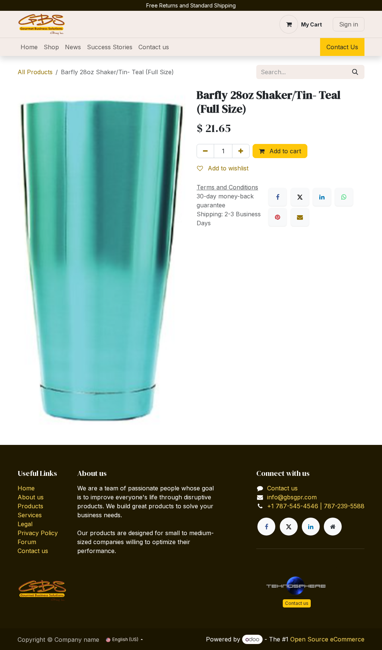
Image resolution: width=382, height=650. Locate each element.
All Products (35, 72)
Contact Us (342, 47)
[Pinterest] (277, 217)
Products (30, 506)
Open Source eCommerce (327, 639)
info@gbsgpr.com (292, 497)
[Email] (300, 217)
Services (30, 515)
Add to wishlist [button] (227, 168)
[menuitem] (29, 47)
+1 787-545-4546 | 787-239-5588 (315, 506)
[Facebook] (277, 197)
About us (31, 497)
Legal (25, 524)
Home (26, 488)
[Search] (355, 72)
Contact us (33, 551)
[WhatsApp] (344, 197)
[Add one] (241, 151)
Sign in (348, 24)
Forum (27, 542)
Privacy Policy (38, 533)
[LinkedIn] (322, 197)
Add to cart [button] (284, 151)
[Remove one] (205, 151)
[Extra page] (333, 527)
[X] (300, 197)
